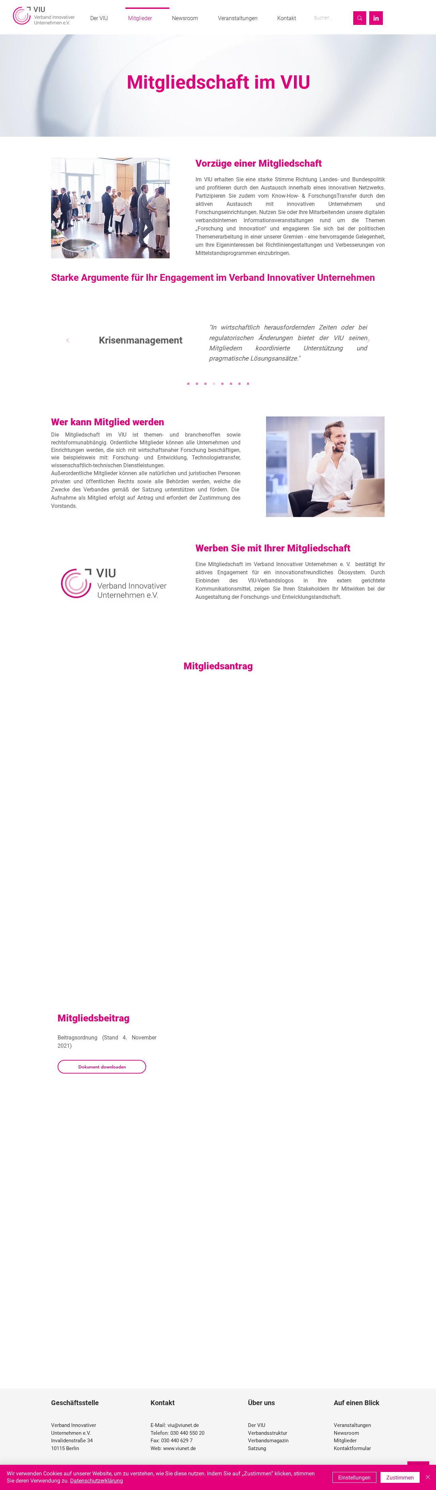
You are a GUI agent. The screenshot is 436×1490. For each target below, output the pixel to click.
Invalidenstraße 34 (72, 1441)
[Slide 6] (231, 384)
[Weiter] (368, 341)
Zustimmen (400, 1477)
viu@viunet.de (183, 1425)
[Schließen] (428, 1477)
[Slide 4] (214, 384)
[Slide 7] (239, 384)
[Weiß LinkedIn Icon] (376, 18)
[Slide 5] (222, 384)
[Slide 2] (197, 384)
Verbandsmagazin (268, 1441)
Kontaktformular (352, 1448)
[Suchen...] (359, 18)
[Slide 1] (188, 384)
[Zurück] (68, 341)
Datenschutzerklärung (96, 1480)
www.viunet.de (179, 1448)
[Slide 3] (205, 384)
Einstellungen (354, 1477)
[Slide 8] (248, 384)
